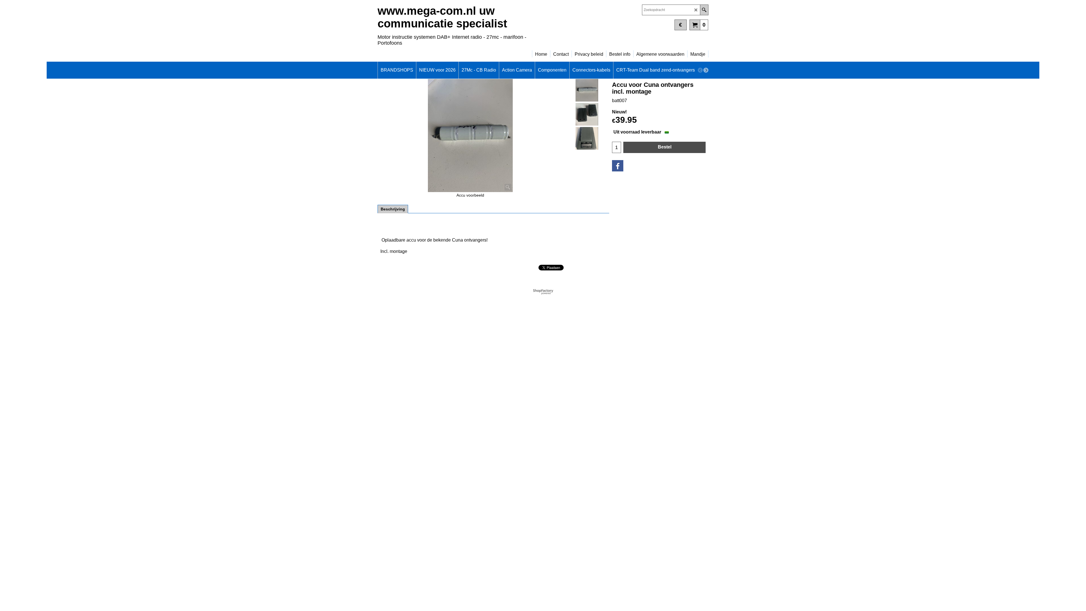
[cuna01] (587, 138)
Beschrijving (393, 209)
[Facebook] (617, 165)
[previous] (700, 70)
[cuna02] (587, 114)
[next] (705, 70)
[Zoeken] (704, 10)
